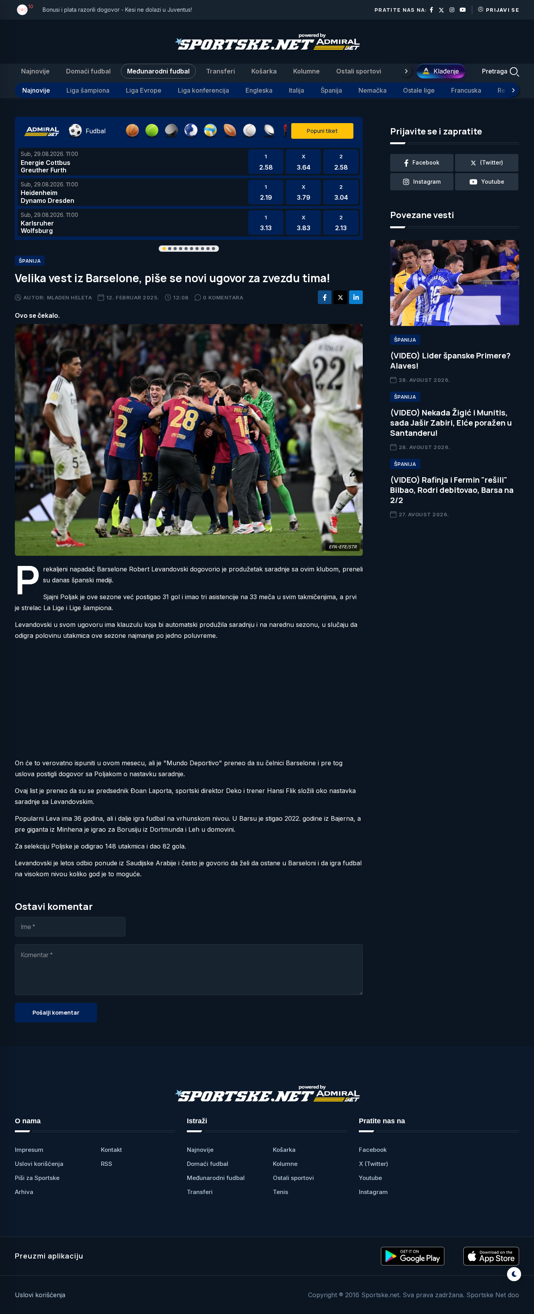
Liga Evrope (143, 90)
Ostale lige (419, 90)
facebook (425, 162)
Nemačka (372, 90)
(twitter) (491, 162)
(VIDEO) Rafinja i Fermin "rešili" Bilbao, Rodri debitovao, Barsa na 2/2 (452, 489)
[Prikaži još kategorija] (406, 71)
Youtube (370, 1178)
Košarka (264, 71)
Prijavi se (502, 10)
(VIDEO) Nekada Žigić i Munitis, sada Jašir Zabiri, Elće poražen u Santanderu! (451, 422)
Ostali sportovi (358, 71)
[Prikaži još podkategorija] (513, 90)
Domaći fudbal (88, 71)
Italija (296, 90)
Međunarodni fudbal (158, 71)
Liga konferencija (203, 90)
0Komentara (223, 297)
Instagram (373, 1192)
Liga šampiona (87, 90)
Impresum (29, 1149)
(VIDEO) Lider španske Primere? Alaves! (450, 360)
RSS (106, 1163)
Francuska (466, 90)
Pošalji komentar (55, 1012)
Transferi (220, 71)
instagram (427, 181)
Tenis (280, 1192)
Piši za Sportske (37, 1178)
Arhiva (24, 1192)
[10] (22, 9)
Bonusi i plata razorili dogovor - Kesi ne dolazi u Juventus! (117, 9)
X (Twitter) (373, 1163)
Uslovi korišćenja (39, 1163)
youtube (492, 181)
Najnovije (35, 71)
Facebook (373, 1149)
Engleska (258, 90)
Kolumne (306, 71)
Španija (331, 90)
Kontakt (111, 1149)
